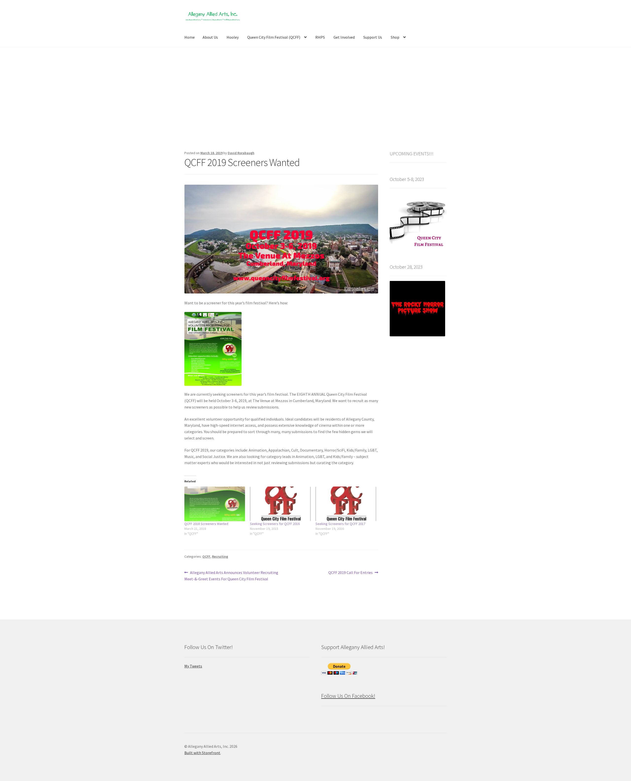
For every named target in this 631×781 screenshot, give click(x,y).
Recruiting (220, 556)
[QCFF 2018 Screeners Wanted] (214, 504)
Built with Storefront (202, 752)
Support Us (372, 37)
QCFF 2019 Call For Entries (350, 573)
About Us (210, 37)
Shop (395, 37)
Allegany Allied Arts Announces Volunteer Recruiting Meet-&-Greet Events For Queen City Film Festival (231, 575)
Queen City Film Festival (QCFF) (273, 37)
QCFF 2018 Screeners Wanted (206, 523)
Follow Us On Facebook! (348, 695)
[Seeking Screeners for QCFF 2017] (346, 504)
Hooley (233, 37)
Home (189, 37)
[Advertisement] (315, 98)
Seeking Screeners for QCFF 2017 (340, 523)
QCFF (206, 556)
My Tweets (193, 666)
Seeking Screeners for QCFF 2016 (275, 523)
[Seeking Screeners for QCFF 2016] (280, 504)
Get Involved (344, 37)
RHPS (320, 37)
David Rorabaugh (241, 153)
